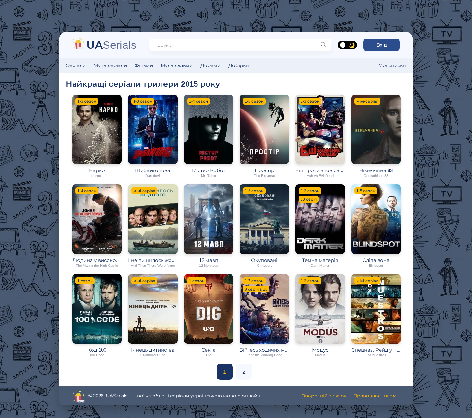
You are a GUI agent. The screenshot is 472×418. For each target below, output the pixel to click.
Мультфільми (177, 65)
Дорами (210, 65)
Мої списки (392, 65)
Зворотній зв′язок (324, 396)
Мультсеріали (110, 65)
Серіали (76, 65)
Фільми (144, 65)
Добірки (238, 65)
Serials (111, 44)
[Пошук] (323, 45)
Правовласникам (375, 396)
